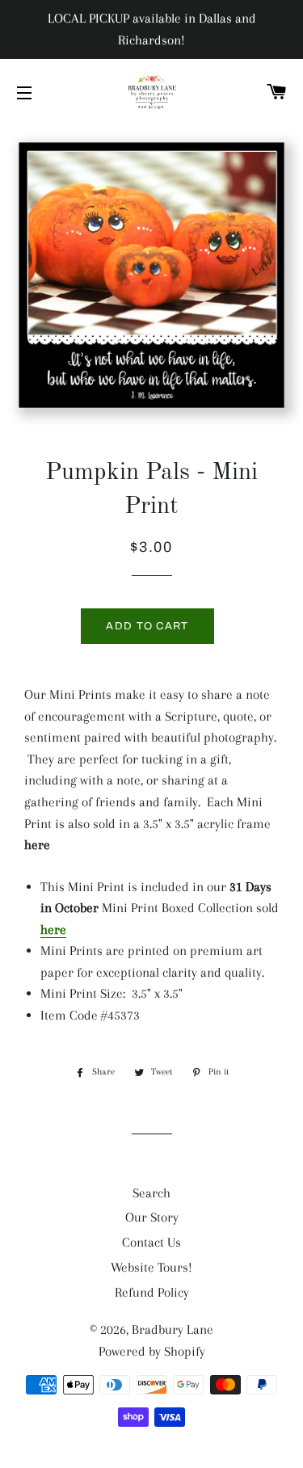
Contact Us (151, 1242)
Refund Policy (152, 1292)
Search (151, 1193)
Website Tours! (151, 1267)
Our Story (152, 1217)
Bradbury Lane (172, 1329)
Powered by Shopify (152, 1351)
